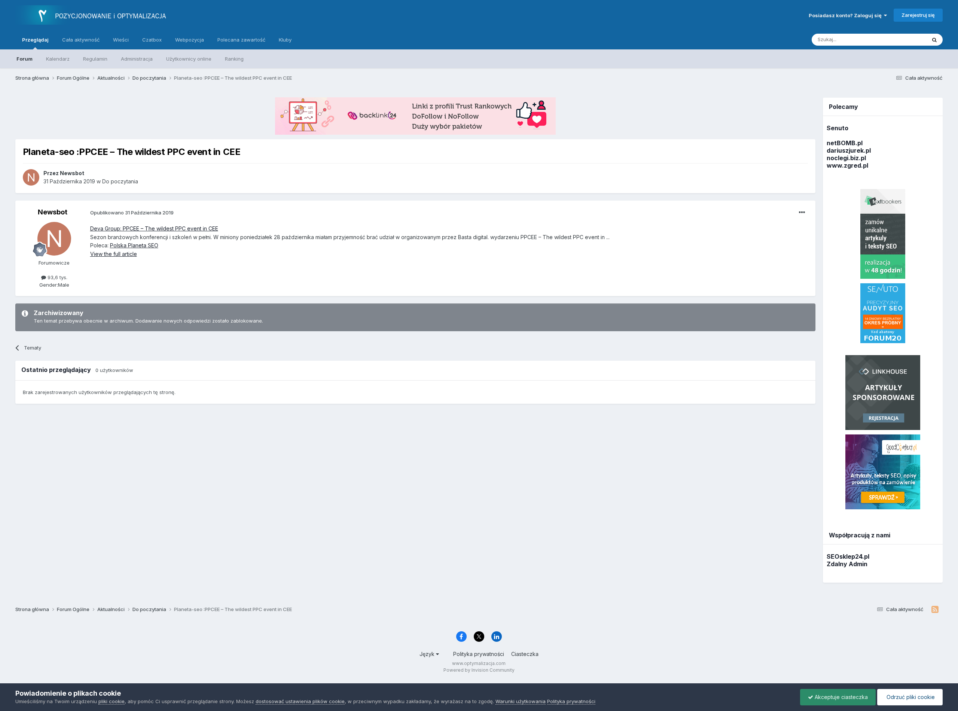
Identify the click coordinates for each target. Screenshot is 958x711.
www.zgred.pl (847, 165)
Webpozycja (189, 40)
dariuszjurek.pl (849, 150)
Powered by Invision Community (479, 670)
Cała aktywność (81, 40)
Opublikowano (132, 213)
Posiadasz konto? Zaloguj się (846, 15)
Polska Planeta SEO (134, 245)
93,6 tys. (56, 277)
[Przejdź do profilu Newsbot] (31, 177)
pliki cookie (111, 701)
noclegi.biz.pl (846, 158)
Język (427, 654)
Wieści (121, 40)
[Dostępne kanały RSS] (935, 609)
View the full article (113, 254)
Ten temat (905, 39)
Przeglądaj (35, 40)
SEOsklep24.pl (848, 556)
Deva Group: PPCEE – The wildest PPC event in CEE (154, 228)
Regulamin (95, 59)
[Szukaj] (934, 40)
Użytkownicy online (188, 59)
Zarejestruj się (918, 15)
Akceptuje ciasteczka (840, 697)
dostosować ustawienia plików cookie (300, 701)
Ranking (234, 59)
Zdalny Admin (847, 564)
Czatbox (152, 40)
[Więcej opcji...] (801, 212)
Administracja (137, 59)
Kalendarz (58, 59)
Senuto (837, 128)
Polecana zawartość (241, 40)
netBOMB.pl (845, 143)
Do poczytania (120, 181)
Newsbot (52, 212)
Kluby (285, 40)
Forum (24, 59)
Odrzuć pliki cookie (910, 697)
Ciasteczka (525, 654)
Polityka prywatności (478, 654)
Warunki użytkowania (520, 701)
